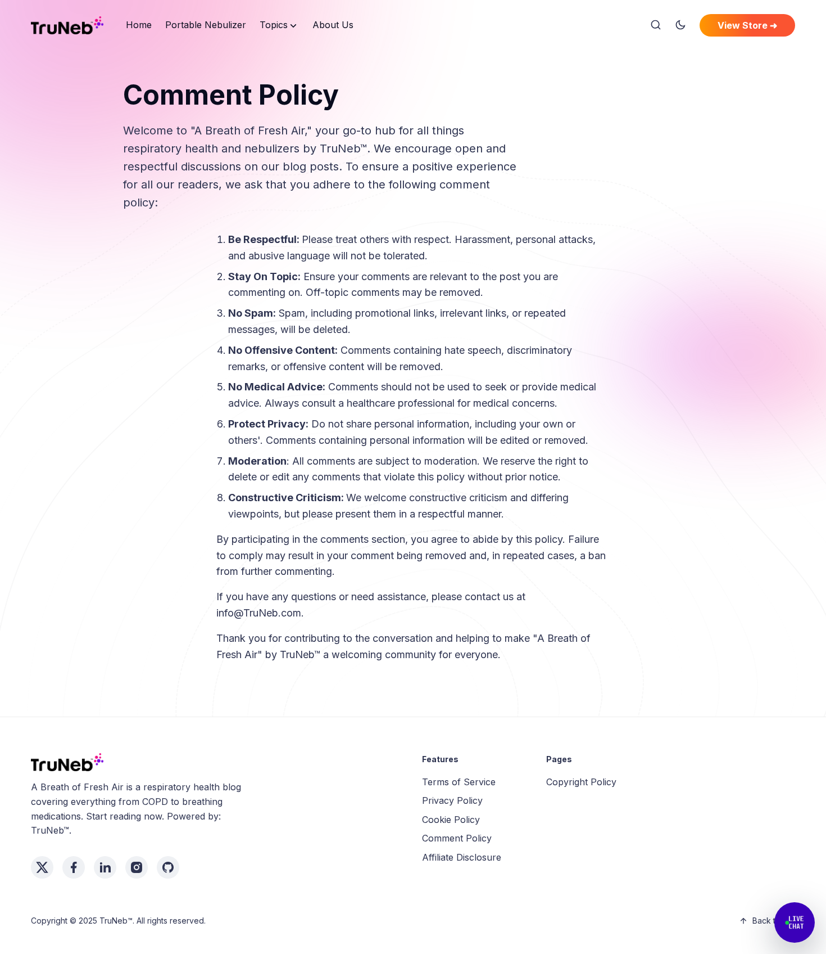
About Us (332, 24)
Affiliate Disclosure (461, 857)
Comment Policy (457, 838)
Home (139, 24)
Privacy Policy (452, 800)
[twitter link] (42, 867)
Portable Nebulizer (205, 24)
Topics (274, 24)
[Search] (655, 25)
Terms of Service (459, 782)
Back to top (773, 920)
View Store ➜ (747, 25)
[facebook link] (73, 867)
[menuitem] (139, 25)
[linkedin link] (105, 867)
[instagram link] (136, 867)
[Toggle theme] (680, 25)
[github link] (168, 867)
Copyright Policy (581, 782)
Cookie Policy (451, 819)
